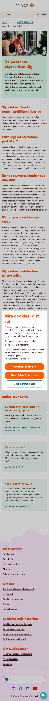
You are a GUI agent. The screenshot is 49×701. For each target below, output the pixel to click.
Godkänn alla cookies (24, 366)
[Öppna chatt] (43, 695)
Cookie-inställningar (24, 384)
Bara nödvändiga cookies (24, 375)
